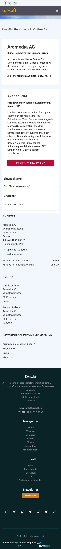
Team (30, 465)
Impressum (30, 472)
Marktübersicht (16, 29)
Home (5, 29)
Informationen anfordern (30, 162)
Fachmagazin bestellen (30, 480)
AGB (30, 476)
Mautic (6, 357)
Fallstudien (30, 434)
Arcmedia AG (30, 29)
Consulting (30, 445)
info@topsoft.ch (34, 407)
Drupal (6, 352)
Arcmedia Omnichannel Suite (17, 343)
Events (30, 438)
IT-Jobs (30, 442)
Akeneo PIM (42, 29)
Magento (7, 348)
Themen (30, 431)
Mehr (48, 75)
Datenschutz (30, 469)
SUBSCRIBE (30, 495)
